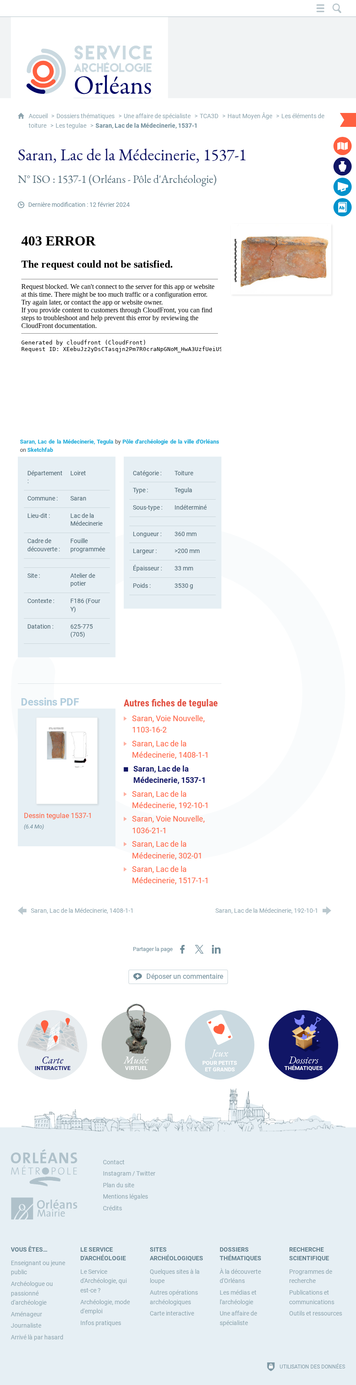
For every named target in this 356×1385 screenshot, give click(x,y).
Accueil (39, 116)
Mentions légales (125, 1196)
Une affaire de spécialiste (157, 116)
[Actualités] (342, 187)
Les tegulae (71, 125)
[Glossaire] (342, 207)
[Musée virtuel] (342, 166)
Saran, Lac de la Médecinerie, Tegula (66, 441)
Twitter (145, 1173)
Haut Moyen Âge (249, 116)
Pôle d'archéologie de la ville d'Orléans (170, 441)
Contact (114, 1162)
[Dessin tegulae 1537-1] (67, 760)
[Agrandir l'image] (281, 258)
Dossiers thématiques (85, 116)
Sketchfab (40, 450)
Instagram (117, 1173)
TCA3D (209, 116)
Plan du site (118, 1185)
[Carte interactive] (342, 146)
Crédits (112, 1208)
